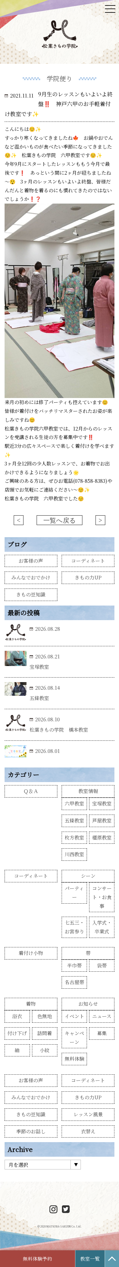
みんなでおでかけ (30, 577)
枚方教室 (74, 837)
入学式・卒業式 (102, 927)
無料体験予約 (37, 1258)
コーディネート (88, 560)
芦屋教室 (102, 820)
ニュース (101, 1016)
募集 (102, 1033)
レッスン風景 (88, 1114)
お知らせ (88, 1003)
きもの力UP (88, 577)
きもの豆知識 (30, 594)
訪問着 (44, 1033)
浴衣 (17, 1016)
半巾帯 (74, 965)
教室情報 (88, 791)
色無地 (44, 1016)
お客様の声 (31, 560)
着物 (31, 1003)
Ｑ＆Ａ (30, 791)
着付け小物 (31, 952)
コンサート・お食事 (102, 897)
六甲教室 (74, 803)
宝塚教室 (102, 803)
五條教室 (74, 820)
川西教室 (74, 854)
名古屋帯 (74, 982)
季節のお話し (30, 1131)
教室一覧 (90, 1258)
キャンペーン (74, 1038)
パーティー (74, 893)
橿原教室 (102, 837)
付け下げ (17, 1033)
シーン (88, 875)
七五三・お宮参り (74, 927)
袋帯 (102, 965)
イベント (74, 1016)
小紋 (44, 1050)
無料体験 (74, 1058)
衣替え (88, 1131)
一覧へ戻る (59, 520)
